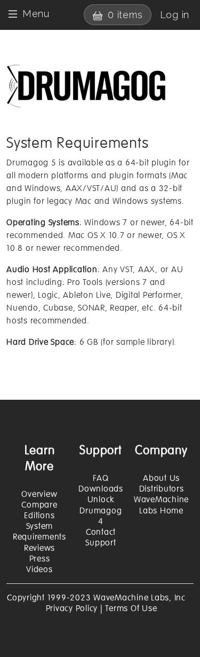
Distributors (161, 489)
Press (39, 558)
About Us (161, 478)
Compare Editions (39, 510)
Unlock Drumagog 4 (100, 510)
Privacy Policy (72, 608)
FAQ (100, 478)
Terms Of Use (131, 608)
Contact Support (100, 537)
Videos (39, 569)
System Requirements (39, 531)
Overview (39, 494)
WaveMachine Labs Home (161, 505)
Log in (175, 14)
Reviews (39, 548)
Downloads (100, 489)
